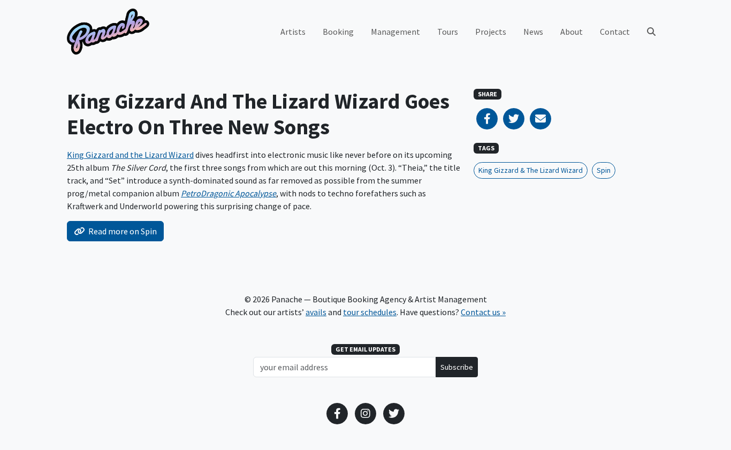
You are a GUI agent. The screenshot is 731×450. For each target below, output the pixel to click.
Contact (615, 31)
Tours (447, 31)
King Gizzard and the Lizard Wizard (130, 154)
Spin (604, 170)
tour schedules (370, 312)
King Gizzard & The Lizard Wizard (530, 170)
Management (395, 31)
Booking (338, 31)
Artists (293, 31)
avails (316, 312)
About (571, 31)
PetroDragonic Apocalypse (228, 193)
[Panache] (108, 32)
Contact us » (483, 312)
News (533, 31)
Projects (490, 31)
